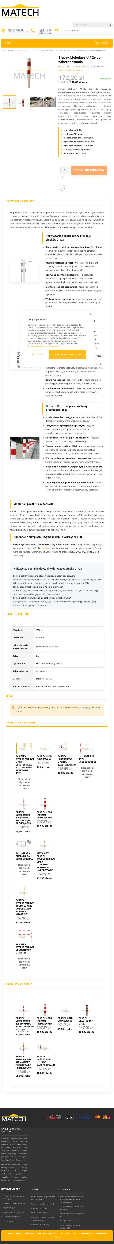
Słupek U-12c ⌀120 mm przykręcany (44, 1021)
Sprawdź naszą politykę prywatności (44, 346)
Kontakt (57, 1238)
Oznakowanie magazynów (40, 1224)
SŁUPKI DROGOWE (38, 50)
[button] (23, 102)
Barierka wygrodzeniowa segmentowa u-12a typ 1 (24, 948)
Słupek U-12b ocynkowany (65, 1019)
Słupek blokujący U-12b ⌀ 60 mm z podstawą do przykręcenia (23, 1062)
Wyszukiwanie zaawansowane (94, 1233)
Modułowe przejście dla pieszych (14, 1212)
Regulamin (29, 1233)
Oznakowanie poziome (39, 1208)
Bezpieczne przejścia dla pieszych (14, 1203)
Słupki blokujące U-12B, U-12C (60, 50)
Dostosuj (38, 354)
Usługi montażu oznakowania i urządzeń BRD (70, 1226)
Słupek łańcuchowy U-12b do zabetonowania (45, 1060)
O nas (9, 1233)
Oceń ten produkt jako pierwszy (70, 70)
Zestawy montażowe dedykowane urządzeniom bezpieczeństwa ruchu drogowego (71, 1200)
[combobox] (90, 24)
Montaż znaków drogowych (40, 1213)
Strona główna (8, 50)
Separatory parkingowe (11, 1216)
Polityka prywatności (47, 1233)
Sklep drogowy (22, 50)
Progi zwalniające (9, 1208)
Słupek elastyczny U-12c (86, 1021)
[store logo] (20, 11)
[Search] (110, 24)
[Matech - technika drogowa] (13, 1120)
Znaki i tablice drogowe (68, 1221)
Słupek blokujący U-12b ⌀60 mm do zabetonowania (24, 1022)
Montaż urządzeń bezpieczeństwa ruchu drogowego (43, 1198)
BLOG (18, 1233)
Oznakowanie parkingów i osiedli (42, 1204)
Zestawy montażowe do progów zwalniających (14, 1197)
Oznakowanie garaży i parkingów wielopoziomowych (42, 1218)
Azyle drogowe (8, 1221)
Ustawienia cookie (68, 1233)
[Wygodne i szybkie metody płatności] (79, 1119)
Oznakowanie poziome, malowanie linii (72, 1215)
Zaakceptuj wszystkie (67, 354)
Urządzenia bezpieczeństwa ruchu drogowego (72, 1208)
